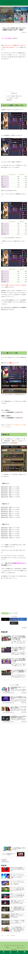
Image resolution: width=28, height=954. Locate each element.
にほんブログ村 (5, 861)
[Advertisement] (14, 75)
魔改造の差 (9, 100)
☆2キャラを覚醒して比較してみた (14, 96)
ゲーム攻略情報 (5, 613)
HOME (7, 947)
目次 (12, 93)
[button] (14, 623)
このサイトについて (20, 947)
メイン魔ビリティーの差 (12, 98)
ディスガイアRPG (14, 613)
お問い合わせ (14, 949)
